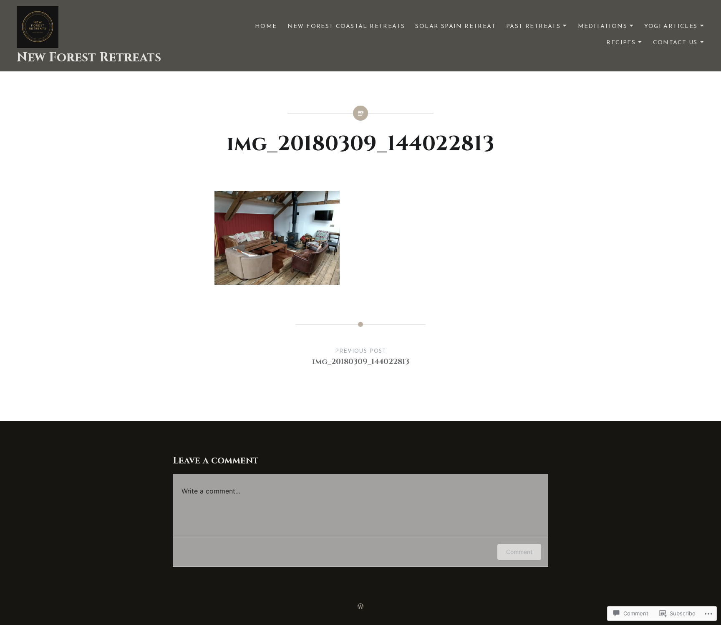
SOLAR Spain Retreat (455, 26)
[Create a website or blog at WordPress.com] (360, 607)
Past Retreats (533, 26)
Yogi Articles (670, 26)
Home (266, 26)
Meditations (602, 26)
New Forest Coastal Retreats (346, 26)
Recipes (620, 43)
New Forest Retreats (89, 57)
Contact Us (675, 43)
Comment (519, 551)
